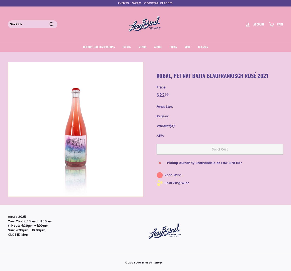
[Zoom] (75, 129)
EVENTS (127, 47)
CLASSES (203, 47)
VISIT (187, 47)
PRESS (173, 47)
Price (161, 87)
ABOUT (158, 47)
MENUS (142, 47)
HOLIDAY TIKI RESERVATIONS (99, 47)
